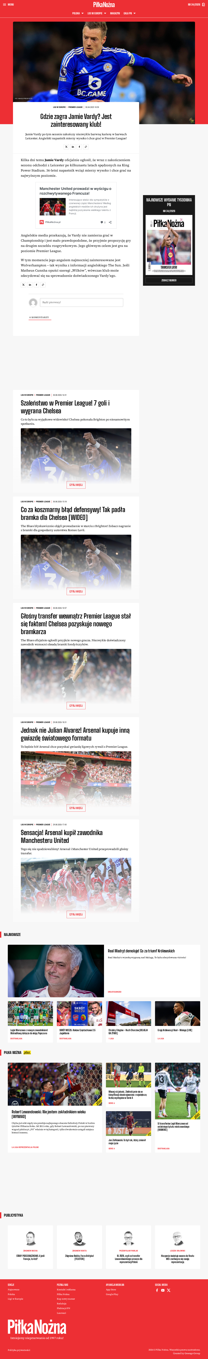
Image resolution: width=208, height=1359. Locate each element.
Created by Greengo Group (186, 1353)
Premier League (75, 107)
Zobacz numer (169, 280)
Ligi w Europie (59, 107)
